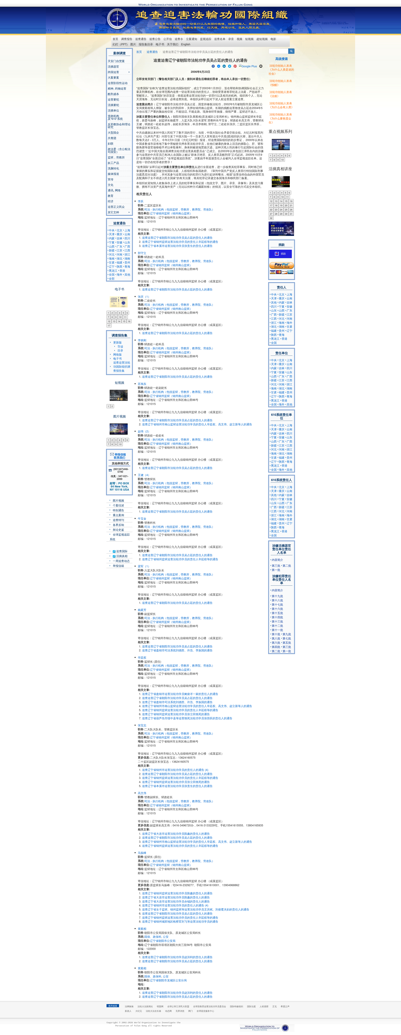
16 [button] (129, 321)
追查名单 (219, 39)
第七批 (287, 638)
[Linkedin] (224, 66)
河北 (112, 254)
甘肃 (112, 262)
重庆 (119, 234)
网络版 (117, 354)
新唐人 (128, 1010)
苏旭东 (142, 384)
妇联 (110, 143)
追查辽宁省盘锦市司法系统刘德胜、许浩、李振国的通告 (177, 650)
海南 (112, 258)
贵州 (127, 262)
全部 (112, 278)
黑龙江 (113, 270)
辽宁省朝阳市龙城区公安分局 (168, 980)
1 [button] (108, 312)
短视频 (249, 39)
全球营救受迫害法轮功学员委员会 (209, 1006)
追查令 (179, 39)
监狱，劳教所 (116, 157)
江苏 (119, 250)
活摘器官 (113, 66)
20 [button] (286, 205)
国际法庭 (251, 1006)
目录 (120, 350)
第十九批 (277, 596)
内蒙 (112, 238)
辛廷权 (142, 657)
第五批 (287, 642)
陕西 (119, 266)
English (185, 44)
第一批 (276, 570)
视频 (239, 39)
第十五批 (277, 613)
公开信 (167, 39)
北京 (119, 230)
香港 (122, 270)
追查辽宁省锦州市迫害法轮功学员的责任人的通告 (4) (175, 770)
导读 (120, 346)
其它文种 (113, 212)
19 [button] (281, 205)
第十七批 (277, 604)
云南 (127, 234)
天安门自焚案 (116, 61)
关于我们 (172, 44)
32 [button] (271, 218)
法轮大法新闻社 (145, 1006)
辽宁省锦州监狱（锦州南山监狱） (171, 213)
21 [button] (291, 205)
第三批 (276, 565)
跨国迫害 (113, 72)
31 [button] (291, 213)
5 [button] (123, 312)
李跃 (140, 201)
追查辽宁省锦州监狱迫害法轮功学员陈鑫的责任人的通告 (177, 893)
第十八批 (277, 600)
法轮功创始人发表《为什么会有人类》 (281, 105)
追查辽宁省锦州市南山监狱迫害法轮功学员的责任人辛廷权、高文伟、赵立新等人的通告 (197, 424)
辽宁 (112, 266)
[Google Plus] (248, 66)
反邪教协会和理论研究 (119, 125)
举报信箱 (118, 566)
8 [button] (112, 317)
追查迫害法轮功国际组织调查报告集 (121, 366)
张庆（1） (144, 296)
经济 (110, 201)
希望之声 (285, 1006)
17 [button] (109, 325)
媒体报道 (113, 174)
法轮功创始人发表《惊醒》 (280, 83)
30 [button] (286, 213)
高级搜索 (281, 58)
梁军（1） (144, 566)
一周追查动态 (121, 561)
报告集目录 (146, 44)
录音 (231, 39)
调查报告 (126, 39)
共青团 (112, 138)
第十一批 (277, 630)
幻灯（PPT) (120, 44)
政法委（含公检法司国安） (119, 150)
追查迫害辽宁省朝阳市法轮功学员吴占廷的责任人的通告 (177, 237)
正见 (274, 1006)
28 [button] (276, 213)
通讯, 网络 (114, 190)
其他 (127, 274)
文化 (110, 185)
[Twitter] (229, 66)
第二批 (287, 565)
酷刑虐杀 (113, 94)
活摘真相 (121, 556)
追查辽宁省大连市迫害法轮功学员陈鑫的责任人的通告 (176, 833)
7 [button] (108, 317)
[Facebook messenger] (218, 66)
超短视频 (262, 39)
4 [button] (119, 312)
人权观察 (264, 1006)
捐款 (283, 253)
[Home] (118, 19)
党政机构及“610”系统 (115, 117)
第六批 (276, 642)
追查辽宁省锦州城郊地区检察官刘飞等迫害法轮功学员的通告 (180, 921)
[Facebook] (213, 66)
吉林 (119, 238)
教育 (110, 196)
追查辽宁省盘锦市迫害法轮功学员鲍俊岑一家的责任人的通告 (180, 694)
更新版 (117, 342)
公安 (166, 936)
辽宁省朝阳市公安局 (162, 941)
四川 (127, 238)
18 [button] (276, 205)
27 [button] (271, 213)
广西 (127, 246)
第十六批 (277, 609)
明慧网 (160, 1006)
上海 (127, 230)
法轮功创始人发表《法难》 (280, 94)
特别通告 (118, 510)
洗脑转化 (113, 168)
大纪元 (138, 1010)
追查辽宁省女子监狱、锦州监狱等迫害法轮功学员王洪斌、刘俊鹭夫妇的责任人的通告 (195, 909)
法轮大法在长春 (153, 1010)
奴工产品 (113, 163)
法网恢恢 (129, 1006)
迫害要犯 (113, 99)
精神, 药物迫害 (117, 88)
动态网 (168, 1010)
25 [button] (286, 209)
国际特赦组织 (236, 1006)
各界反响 (118, 525)
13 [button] (114, 321)
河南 (119, 254)
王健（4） (144, 475)
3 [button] (116, 312)
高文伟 (142, 793)
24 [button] (281, 209)
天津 (112, 234)
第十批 (276, 634)
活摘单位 (113, 110)
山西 (112, 246)
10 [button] (120, 317)
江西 (127, 250)
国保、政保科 (152, 936)
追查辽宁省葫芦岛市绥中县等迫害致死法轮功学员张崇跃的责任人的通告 (187, 718)
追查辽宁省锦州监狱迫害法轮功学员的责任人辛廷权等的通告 (180, 241)
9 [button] (116, 317)
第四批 (276, 647)
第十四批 (277, 617)
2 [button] (112, 312)
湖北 (119, 258)
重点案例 (118, 515)
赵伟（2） (144, 431)
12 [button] (109, 321)
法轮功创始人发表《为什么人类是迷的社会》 (281, 69)
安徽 (119, 242)
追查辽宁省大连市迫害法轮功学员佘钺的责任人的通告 (176, 901)
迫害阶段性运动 (118, 83)
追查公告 (155, 39)
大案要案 (113, 77)
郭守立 (142, 253)
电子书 (160, 44)
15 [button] (124, 321)
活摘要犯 (113, 105)
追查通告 (140, 39)
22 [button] (271, 209)
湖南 (127, 258)
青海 (127, 266)
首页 (115, 39)
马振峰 (142, 853)
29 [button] (281, 213)
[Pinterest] (235, 66)
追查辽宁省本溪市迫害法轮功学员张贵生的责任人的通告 (177, 246)
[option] (119, 299)
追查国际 (121, 551)
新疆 (112, 250)
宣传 (110, 179)
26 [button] (291, 209)
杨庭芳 (142, 610)
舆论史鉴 (118, 529)
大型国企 (113, 132)
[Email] (260, 66)
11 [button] (125, 317)
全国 (112, 274)
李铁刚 (142, 340)
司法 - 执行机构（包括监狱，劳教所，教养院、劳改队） (179, 209)
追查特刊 (118, 520)
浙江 (127, 254)
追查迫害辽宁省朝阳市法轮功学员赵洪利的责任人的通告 (177, 957)
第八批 (276, 638)
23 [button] (276, 209)
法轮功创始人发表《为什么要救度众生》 (280, 118)
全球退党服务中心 (205, 1010)
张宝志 (142, 725)
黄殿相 (142, 928)
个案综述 (118, 505)
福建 (119, 262)
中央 (112, 230)
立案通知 (191, 39)
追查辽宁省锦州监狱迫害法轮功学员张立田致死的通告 (176, 714)
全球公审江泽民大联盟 (178, 1006)
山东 (127, 242)
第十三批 (277, 621)
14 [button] (119, 321)
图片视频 (118, 500)
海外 (119, 274)
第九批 (287, 634)
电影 (273, 39)
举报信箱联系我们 (119, 456)
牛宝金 (142, 518)
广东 (119, 246)
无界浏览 (180, 1010)
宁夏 (112, 242)
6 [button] (127, 312)
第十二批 (277, 625)
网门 (190, 1010)
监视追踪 (205, 39)
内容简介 (277, 560)
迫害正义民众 (116, 207)
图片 (133, 44)
